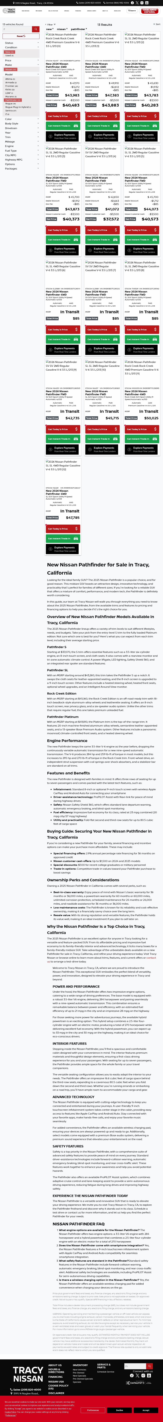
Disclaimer (56, 1393)
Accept (146, 1410)
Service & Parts (104, 1366)
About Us (55, 1365)
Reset (20, 36)
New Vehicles (79, 1369)
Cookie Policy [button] (10, 1412)
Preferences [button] (11, 1415)
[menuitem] (21, 52)
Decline (119, 1410)
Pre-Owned (78, 1372)
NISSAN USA (56, 1381)
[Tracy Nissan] (9, 10)
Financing (55, 1377)
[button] (25, 11)
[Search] (35, 29)
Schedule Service (105, 1371)
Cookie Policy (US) (58, 1387)
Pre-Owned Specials (83, 1378)
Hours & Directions (56, 1371)
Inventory (80, 1365)
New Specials (79, 1375)
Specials (77, 1381)
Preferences (93, 1410)
